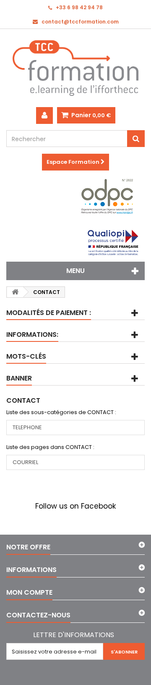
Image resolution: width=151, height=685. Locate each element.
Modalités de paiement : (48, 313)
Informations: (32, 334)
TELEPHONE (27, 427)
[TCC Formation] (75, 68)
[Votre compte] (44, 115)
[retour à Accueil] (15, 292)
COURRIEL (25, 462)
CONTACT (23, 400)
